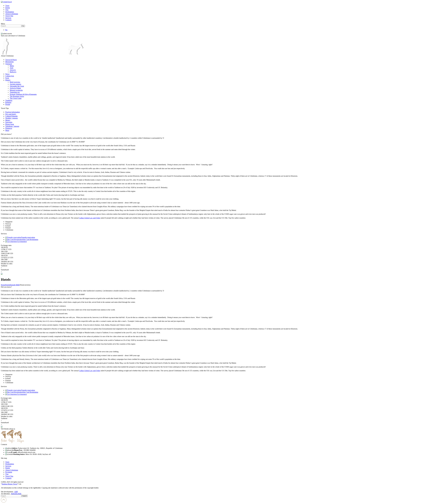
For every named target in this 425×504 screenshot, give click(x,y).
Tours (7, 6)
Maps (7, 130)
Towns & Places (11, 60)
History (8, 80)
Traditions (8, 100)
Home (3, 285)
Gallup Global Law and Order (89, 218)
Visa (6, 10)
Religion (8, 102)
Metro (12, 66)
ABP (16, 492)
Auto (11, 68)
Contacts (8, 20)
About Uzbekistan (11, 14)
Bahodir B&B (15, 285)
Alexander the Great (17, 86)
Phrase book (9, 124)
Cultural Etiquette (11, 116)
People (7, 104)
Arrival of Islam (15, 88)
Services (8, 18)
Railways (13, 72)
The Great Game (15, 98)
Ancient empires (15, 84)
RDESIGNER (16, 494)
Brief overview (15, 82)
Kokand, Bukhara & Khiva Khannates (23, 94)
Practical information (12, 112)
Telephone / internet (12, 126)
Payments (8, 472)
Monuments (9, 62)
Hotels (7, 8)
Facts (7, 78)
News (7, 74)
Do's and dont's (10, 114)
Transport (8, 64)
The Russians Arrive (17, 96)
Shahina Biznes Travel (9, 484)
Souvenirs (8, 122)
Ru (6, 30)
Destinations (9, 12)
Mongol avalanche (16, 90)
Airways (13, 70)
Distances (8, 128)
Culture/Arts (9, 76)
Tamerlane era (15, 92)
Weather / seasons (11, 118)
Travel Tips (9, 16)
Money (7, 120)
